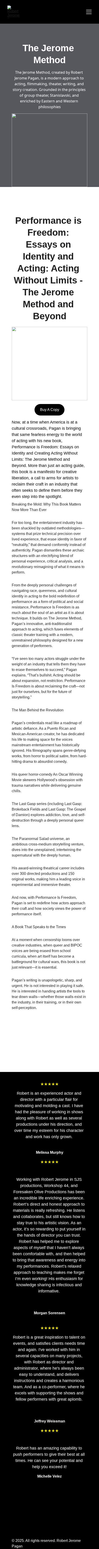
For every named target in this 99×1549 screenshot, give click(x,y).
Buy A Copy (49, 410)
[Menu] (89, 12)
